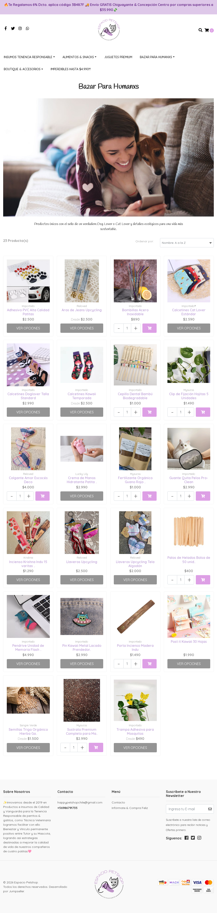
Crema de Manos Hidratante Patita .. (82, 480)
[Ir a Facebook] (5, 28)
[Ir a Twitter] (13, 28)
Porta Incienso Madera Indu (135, 647)
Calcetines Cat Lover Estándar (189, 312)
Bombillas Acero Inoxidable (135, 312)
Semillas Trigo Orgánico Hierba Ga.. (28, 731)
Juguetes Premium (118, 57)
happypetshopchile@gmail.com (79, 802)
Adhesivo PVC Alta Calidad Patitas (28, 312)
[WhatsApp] (27, 28)
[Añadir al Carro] (149, 328)
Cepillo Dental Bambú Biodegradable (135, 396)
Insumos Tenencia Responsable (28, 57)
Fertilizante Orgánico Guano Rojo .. (135, 480)
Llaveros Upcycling (81, 562)
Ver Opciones (28, 328)
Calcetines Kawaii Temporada (82, 396)
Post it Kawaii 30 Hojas (189, 641)
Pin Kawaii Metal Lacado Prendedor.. (81, 647)
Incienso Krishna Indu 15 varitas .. (28, 564)
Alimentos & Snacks (78, 57)
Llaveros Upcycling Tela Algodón (135, 564)
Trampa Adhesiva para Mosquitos (135, 731)
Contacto (118, 802)
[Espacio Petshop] (108, 30)
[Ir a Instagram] (20, 28)
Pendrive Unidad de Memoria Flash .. (28, 647)
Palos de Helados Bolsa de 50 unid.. (188, 559)
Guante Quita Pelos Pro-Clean (188, 480)
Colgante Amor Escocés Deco (28, 480)
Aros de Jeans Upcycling (82, 310)
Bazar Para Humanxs (156, 57)
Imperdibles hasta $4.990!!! (71, 69)
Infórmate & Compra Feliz (130, 808)
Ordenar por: (144, 241)
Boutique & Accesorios (22, 69)
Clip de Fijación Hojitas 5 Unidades (189, 396)
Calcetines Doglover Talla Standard (28, 396)
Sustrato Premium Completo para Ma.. (81, 731)
